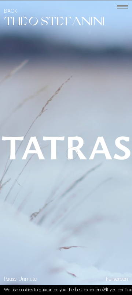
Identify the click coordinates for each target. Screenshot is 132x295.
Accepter (115, 290)
